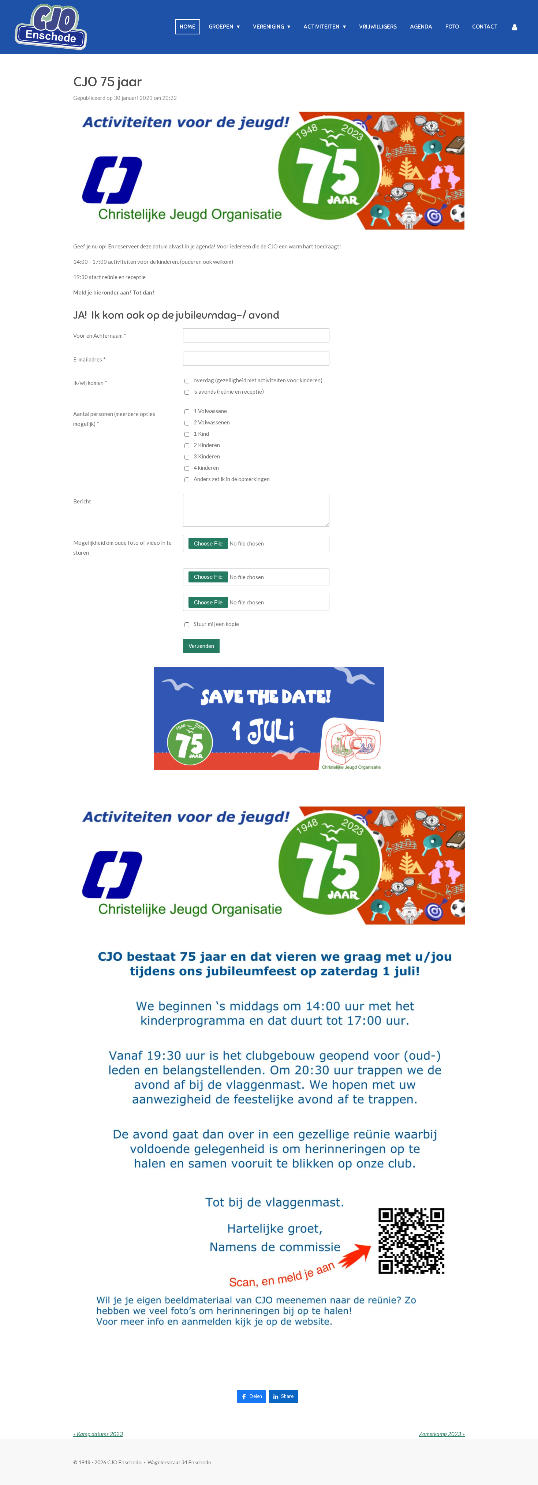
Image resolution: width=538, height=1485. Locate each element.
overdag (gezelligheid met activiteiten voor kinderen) (258, 380)
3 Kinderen (207, 456)
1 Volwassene (210, 411)
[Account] (514, 27)
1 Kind (201, 433)
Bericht (82, 501)
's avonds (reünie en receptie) (229, 391)
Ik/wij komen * (90, 382)
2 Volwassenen (212, 422)
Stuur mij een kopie (216, 624)
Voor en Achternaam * (99, 335)
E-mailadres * (89, 359)
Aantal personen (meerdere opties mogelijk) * (114, 418)
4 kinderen (206, 467)
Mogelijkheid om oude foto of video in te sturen (122, 547)
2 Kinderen (207, 445)
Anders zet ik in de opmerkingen (232, 479)
